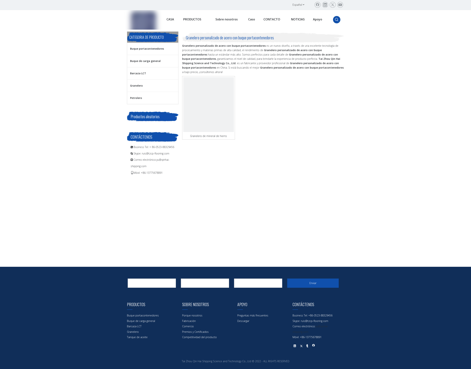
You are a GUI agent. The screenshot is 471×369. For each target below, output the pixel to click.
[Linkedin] (325, 5)
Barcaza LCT (138, 73)
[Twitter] (333, 5)
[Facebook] (318, 5)
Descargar (243, 321)
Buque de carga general (145, 61)
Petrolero (136, 98)
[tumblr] (307, 346)
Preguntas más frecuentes (252, 315)
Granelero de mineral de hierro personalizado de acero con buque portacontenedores (208, 136)
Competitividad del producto (199, 337)
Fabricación (189, 321)
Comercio (188, 326)
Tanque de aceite (137, 337)
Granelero (136, 85)
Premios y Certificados (195, 332)
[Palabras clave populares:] (336, 19)
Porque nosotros (192, 315)
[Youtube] (340, 5)
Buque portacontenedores (147, 48)
